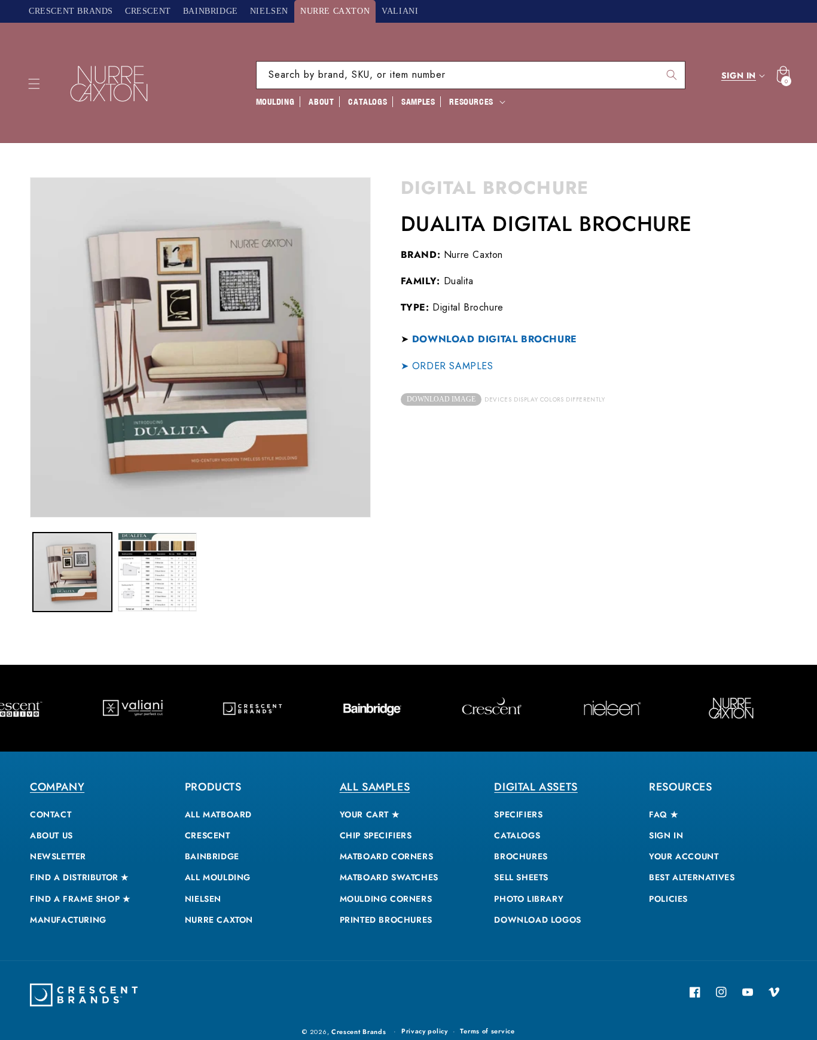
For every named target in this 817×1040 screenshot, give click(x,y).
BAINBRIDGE (212, 856)
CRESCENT (207, 835)
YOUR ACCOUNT (683, 856)
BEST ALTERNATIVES (691, 877)
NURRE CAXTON (219, 920)
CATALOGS (517, 835)
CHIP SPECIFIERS (376, 835)
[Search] (672, 75)
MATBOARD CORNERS (387, 856)
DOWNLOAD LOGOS (537, 920)
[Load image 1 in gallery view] (72, 572)
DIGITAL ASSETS (535, 787)
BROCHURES (520, 856)
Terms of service (487, 1031)
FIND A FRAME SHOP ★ (80, 899)
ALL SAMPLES (375, 787)
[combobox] (471, 75)
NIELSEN (203, 899)
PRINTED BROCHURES (386, 920)
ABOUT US (51, 835)
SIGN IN (666, 835)
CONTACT (50, 814)
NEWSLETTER (58, 856)
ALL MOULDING (218, 877)
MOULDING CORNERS (386, 899)
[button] (34, 84)
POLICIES (668, 899)
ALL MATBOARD (218, 814)
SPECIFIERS (518, 814)
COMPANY (57, 787)
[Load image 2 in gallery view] (157, 572)
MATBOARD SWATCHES (389, 877)
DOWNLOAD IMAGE (441, 399)
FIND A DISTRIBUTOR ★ (79, 877)
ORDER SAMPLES (452, 366)
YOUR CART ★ (370, 814)
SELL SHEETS (521, 877)
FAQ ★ (663, 814)
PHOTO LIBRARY (528, 899)
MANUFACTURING (68, 920)
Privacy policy (424, 1031)
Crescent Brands (358, 1031)
